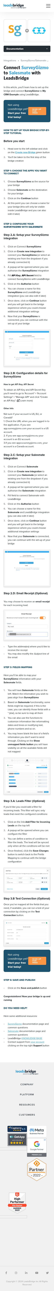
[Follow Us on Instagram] (16, 1273)
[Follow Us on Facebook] (6, 1273)
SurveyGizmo (15, 1024)
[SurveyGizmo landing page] (15, 30)
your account (37, 1042)
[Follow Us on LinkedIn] (26, 1273)
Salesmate (13, 1031)
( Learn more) (25, 400)
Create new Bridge (25, 152)
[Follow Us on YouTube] (36, 1273)
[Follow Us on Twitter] (47, 1273)
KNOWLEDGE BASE (31, 1038)
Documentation (14, 48)
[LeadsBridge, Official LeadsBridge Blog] (15, 6)
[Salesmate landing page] (39, 30)
